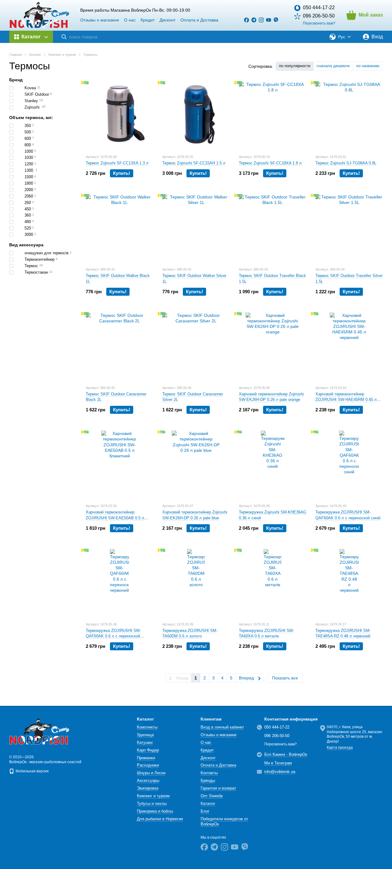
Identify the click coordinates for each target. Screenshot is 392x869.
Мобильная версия (32, 771)
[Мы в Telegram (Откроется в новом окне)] (253, 19)
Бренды (208, 780)
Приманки (146, 758)
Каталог (208, 803)
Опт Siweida (212, 796)
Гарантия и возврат (218, 788)
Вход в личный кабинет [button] (222, 727)
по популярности (294, 65)
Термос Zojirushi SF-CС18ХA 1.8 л (270, 163)
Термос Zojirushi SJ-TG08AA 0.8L (345, 163)
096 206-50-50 (319, 15)
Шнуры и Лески (151, 773)
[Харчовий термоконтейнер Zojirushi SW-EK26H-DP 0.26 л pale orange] (272, 346)
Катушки (145, 742)
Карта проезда (340, 747)
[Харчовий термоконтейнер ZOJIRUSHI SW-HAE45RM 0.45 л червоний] (349, 346)
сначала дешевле (333, 65)
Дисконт (167, 19)
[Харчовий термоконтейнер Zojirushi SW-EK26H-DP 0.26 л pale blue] (196, 464)
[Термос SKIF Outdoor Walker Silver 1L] (196, 228)
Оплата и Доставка (199, 19)
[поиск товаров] (64, 37)
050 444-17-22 (319, 7)
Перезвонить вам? (319, 23)
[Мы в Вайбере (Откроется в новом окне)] (275, 19)
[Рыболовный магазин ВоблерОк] (39, 731)
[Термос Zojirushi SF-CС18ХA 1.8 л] (272, 115)
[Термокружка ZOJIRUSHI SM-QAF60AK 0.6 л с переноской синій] (349, 464)
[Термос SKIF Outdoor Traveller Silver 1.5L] (349, 228)
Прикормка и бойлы (155, 811)
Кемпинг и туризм (153, 796)
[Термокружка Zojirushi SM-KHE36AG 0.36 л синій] (272, 464)
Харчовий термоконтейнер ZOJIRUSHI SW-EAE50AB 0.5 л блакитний (115, 517)
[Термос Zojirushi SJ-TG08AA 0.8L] (349, 115)
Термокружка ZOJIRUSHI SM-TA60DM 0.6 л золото (189, 633)
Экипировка (147, 788)
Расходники (148, 765)
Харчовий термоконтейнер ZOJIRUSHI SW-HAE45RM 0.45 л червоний (346, 399)
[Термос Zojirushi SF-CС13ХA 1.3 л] (119, 115)
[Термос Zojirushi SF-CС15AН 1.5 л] (196, 115)
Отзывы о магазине (99, 19)
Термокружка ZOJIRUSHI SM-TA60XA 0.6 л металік (266, 633)
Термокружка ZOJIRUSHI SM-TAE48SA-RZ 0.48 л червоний (343, 633)
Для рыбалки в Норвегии (160, 819)
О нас (130, 19)
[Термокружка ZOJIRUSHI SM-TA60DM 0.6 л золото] (196, 583)
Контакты (209, 773)
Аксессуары (148, 780)
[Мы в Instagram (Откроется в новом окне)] (261, 19)
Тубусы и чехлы (152, 803)
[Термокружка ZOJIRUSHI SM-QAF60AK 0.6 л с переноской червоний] (119, 583)
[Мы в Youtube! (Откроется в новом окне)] (268, 19)
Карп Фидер (148, 750)
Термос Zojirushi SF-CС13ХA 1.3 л (117, 163)
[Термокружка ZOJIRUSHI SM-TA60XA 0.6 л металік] (272, 583)
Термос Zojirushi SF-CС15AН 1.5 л (193, 163)
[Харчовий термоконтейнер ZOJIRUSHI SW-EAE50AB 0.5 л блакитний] (119, 464)
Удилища (145, 734)
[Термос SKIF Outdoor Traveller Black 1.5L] (272, 228)
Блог (205, 811)
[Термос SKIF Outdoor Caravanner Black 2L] (119, 346)
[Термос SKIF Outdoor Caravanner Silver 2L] (196, 346)
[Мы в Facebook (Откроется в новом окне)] (246, 19)
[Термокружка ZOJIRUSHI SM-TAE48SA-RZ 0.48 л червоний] (349, 583)
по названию (367, 65)
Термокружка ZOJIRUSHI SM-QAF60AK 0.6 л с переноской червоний (113, 636)
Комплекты (147, 727)
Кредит (148, 19)
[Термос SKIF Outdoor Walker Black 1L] (119, 228)
